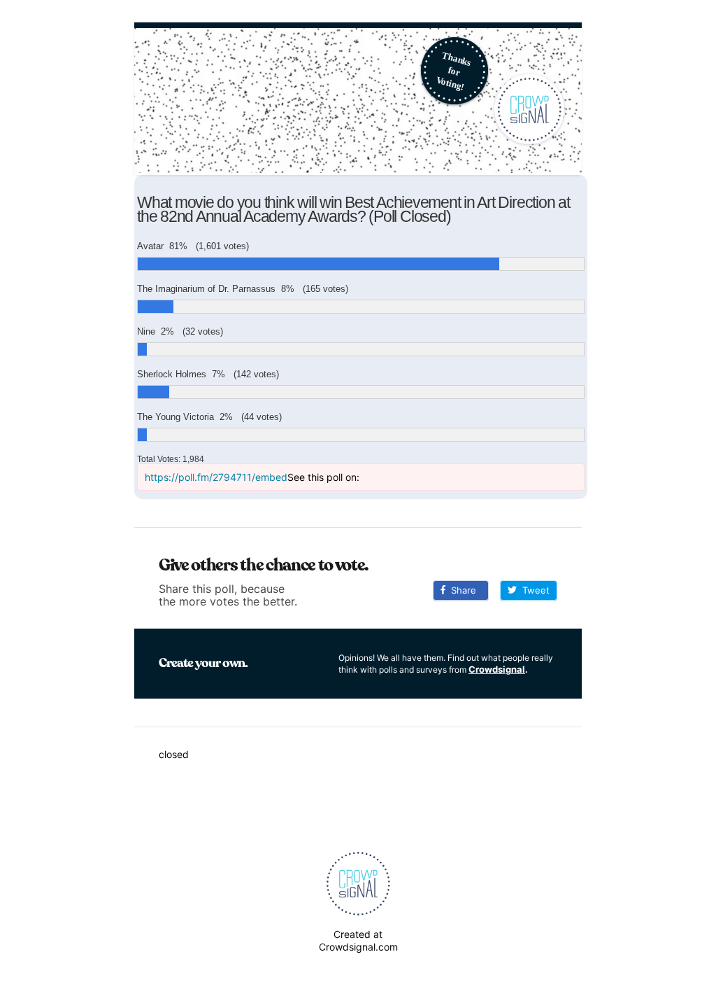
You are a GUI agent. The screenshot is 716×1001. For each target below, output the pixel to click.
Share (460, 590)
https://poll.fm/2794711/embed (216, 477)
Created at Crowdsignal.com (358, 940)
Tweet (533, 590)
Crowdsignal (496, 669)
